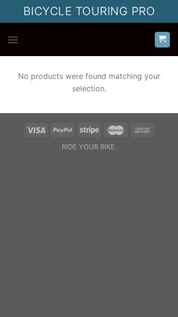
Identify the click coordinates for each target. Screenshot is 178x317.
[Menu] (13, 39)
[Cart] (162, 40)
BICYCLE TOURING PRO (89, 11)
